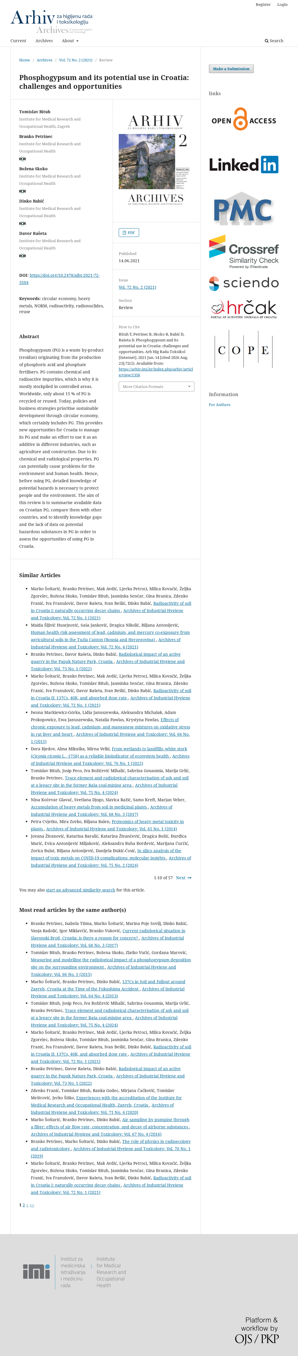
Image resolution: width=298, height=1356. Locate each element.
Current (18, 40)
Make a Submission (231, 68)
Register (263, 4)
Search (276, 40)
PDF (131, 232)
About (68, 40)
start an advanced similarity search (80, 890)
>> (32, 1205)
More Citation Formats (143, 386)
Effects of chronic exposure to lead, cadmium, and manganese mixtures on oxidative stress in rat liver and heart (110, 727)
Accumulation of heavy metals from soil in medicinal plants (89, 807)
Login (282, 4)
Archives (44, 40)
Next (180, 877)
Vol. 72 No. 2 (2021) (76, 60)
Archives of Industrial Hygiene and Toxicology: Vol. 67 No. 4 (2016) (96, 1134)
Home (24, 60)
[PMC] (244, 225)
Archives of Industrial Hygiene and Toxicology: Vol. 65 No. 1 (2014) (111, 829)
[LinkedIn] (244, 182)
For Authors (219, 404)
